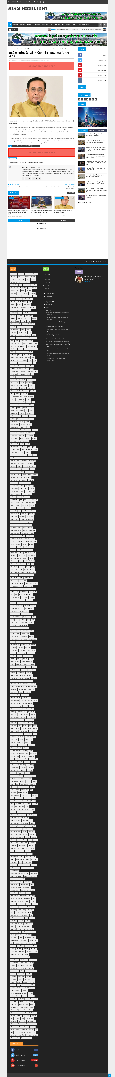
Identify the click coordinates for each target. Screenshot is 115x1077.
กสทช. (13, 399)
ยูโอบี (33, 826)
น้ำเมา (26, 368)
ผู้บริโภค (31, 491)
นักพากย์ (30, 480)
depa (24, 617)
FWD (26, 575)
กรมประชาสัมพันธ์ (22, 625)
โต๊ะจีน (13, 1015)
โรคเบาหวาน (22, 555)
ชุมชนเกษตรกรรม (16, 697)
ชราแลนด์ (14, 689)
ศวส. (24, 854)
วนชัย (17, 842)
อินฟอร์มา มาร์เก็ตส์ (16, 335)
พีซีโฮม (26, 798)
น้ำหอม (13, 753)
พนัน (19, 497)
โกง (33, 388)
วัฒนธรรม (14, 845)
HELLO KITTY (14, 580)
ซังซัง (35, 700)
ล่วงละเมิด (14, 511)
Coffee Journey (30, 572)
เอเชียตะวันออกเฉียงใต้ (28, 987)
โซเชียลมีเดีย (32, 1013)
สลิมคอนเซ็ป (24, 890)
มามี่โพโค (20, 812)
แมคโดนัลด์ (27, 304)
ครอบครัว (23, 463)
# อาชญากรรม (35, 146)
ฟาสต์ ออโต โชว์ (32, 499)
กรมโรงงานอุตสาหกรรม (17, 458)
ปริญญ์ (27, 773)
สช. (12, 516)
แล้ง (27, 1004)
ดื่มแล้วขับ (14, 714)
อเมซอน (13, 946)
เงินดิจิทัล (13, 954)
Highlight (92, 130)
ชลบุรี (33, 466)
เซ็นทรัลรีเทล (24, 960)
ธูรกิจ (35, 734)
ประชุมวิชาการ (15, 770)
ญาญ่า (20, 706)
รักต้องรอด (31, 831)
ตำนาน (33, 717)
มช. (12, 806)
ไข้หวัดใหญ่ (14, 561)
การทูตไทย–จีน (15, 644)
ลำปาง (25, 840)
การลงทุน (24, 338)
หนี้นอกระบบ (14, 918)
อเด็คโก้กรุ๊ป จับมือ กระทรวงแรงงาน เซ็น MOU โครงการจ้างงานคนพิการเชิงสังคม (96, 149)
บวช (27, 753)
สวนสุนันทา (14, 893)
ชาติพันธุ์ (19, 469)
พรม (31, 789)
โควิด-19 (33, 276)
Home (10, 49)
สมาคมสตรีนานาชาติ (17, 881)
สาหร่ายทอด (21, 904)
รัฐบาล (32, 505)
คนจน (12, 664)
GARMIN (31, 575)
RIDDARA (32, 597)
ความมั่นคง (32, 670)
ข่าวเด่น (15, 24)
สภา (35, 876)
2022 (46, 285)
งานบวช (34, 678)
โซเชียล (25, 1013)
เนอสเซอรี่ (30, 968)
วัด (19, 511)
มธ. (16, 806)
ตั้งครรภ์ (23, 717)
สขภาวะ (20, 865)
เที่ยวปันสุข (14, 968)
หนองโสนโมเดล (24, 915)
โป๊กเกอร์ (17, 1018)
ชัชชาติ (13, 469)
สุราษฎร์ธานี (30, 909)
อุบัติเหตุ (19, 310)
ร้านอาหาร (20, 508)
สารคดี (22, 382)
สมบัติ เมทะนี (14, 879)
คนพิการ (21, 363)
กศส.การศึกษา (15, 639)
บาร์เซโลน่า (18, 759)
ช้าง (22, 700)
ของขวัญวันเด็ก (28, 656)
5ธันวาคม (22, 564)
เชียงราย (21, 432)
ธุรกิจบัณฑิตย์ (28, 734)
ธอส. (21, 734)
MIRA (18, 449)
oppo (34, 617)
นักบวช (13, 742)
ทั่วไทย (35, 474)
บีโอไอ (31, 352)
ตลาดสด (26, 714)
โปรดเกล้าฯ (28, 552)
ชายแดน (26, 469)
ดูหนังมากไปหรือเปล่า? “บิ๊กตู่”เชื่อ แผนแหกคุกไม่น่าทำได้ (63, 211)
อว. (29, 427)
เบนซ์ (12, 971)
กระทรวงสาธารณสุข (31, 458)
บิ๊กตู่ (36, 759)
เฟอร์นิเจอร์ (21, 976)
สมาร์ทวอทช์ (28, 881)
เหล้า (28, 279)
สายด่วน (33, 901)
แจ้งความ (31, 996)
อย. (12, 388)
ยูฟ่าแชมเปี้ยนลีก (30, 502)
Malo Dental (28, 586)
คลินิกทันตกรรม (15, 670)
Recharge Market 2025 (17, 600)
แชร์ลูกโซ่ (21, 999)
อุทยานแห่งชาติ (15, 533)
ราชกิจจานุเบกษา (21, 377)
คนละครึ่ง (27, 349)
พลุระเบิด (34, 795)
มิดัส (31, 812)
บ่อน (31, 368)
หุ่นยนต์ (21, 524)
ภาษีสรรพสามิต (20, 803)
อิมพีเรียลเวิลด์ (23, 940)
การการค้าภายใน (27, 642)
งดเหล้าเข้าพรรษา (22, 301)
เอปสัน (31, 544)
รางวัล (13, 377)
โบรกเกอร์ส (26, 1015)
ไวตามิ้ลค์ (21, 1035)
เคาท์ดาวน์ (14, 432)
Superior (33, 603)
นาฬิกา (19, 407)
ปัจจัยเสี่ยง (25, 293)
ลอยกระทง (20, 318)
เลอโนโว (25, 544)
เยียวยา (28, 438)
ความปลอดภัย (32, 307)
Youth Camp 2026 (16, 617)
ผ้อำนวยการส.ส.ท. (23, 787)
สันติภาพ (20, 901)
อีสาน (22, 943)
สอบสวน (31, 895)
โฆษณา (19, 1013)
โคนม (25, 1010)
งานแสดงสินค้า (15, 329)
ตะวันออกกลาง (15, 717)
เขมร (31, 533)
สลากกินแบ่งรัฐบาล (20, 346)
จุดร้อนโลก (33, 683)
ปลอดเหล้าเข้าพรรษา (16, 775)
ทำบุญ (17, 728)
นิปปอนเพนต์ (14, 748)
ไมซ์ (34, 1032)
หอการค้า (21, 921)
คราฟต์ (29, 667)
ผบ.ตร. (28, 781)
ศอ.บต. (30, 854)
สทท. (12, 876)
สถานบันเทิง (22, 379)
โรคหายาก (21, 1024)
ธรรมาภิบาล (14, 734)
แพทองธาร (26, 550)
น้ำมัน (30, 750)
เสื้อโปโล (31, 985)
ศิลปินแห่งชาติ (20, 859)
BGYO (27, 566)
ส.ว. (20, 862)
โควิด (34, 335)
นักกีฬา (21, 739)
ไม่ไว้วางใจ (23, 446)
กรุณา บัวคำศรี (25, 633)
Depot (21, 575)
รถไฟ (12, 416)
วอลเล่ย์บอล (24, 842)
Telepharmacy (29, 608)
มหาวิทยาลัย (25, 809)
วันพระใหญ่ (32, 845)
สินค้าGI (35, 904)
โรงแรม (25, 558)
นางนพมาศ (14, 483)
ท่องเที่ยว (22, 24)
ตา (28, 717)
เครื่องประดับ (14, 536)
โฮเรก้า (28, 444)
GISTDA (21, 577)
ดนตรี (31, 471)
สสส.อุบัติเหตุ (14, 895)
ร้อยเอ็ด (13, 840)
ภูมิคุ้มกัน (28, 803)
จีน (34, 363)
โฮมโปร (31, 1029)
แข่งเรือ (24, 996)
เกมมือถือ (33, 946)
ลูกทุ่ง (12, 842)
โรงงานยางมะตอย (31, 1024)
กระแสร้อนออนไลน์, (32, 60)
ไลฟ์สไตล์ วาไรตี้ (29, 561)
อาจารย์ (33, 932)
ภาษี (12, 803)
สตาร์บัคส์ (22, 516)
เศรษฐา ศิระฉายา (22, 985)
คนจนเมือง (19, 664)
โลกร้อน (32, 1026)
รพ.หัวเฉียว (14, 285)
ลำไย (30, 840)
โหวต (17, 1029)
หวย (30, 332)
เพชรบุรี (13, 973)
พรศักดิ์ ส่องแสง (15, 795)
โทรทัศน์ (19, 1015)
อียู (36, 940)
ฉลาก (12, 686)
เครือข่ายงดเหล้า (15, 296)
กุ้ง (24, 653)
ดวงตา (31, 706)
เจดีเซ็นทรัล (30, 536)
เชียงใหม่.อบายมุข (23, 954)
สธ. (12, 346)
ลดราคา (18, 416)
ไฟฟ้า (21, 561)
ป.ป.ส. (26, 488)
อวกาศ (26, 929)
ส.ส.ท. (25, 862)
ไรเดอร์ (13, 360)
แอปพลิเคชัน (27, 335)
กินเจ (30, 360)
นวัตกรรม (24, 352)
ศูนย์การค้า (34, 859)
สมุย (32, 884)
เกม (24, 324)
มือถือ (17, 502)
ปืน (26, 491)
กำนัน (33, 650)
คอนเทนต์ (30, 463)
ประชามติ (30, 767)
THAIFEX (20, 349)
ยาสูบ (29, 321)
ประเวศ (13, 773)
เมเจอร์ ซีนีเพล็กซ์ (15, 544)
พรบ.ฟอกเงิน (24, 789)
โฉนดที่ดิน (26, 441)
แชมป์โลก (14, 999)
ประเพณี (30, 770)
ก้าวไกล (19, 656)
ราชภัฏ (27, 837)
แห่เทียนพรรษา (15, 1007)
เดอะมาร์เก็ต (32, 960)
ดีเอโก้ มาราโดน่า (21, 711)
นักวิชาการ (20, 368)
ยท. (31, 820)
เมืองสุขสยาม (14, 438)
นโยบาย (26, 748)
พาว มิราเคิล (19, 798)
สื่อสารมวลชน (15, 424)
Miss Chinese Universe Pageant (26, 589)
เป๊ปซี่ (22, 971)
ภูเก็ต (28, 374)
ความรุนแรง (14, 307)
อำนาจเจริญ (32, 530)
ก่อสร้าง (13, 656)
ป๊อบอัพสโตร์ (14, 781)
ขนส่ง (18, 460)
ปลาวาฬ (27, 775)
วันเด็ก (30, 343)
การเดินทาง (14, 650)
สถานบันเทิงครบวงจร (27, 868)
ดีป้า (19, 474)
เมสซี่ (12, 541)
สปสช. (22, 519)
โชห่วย (13, 391)
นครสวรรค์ (21, 736)
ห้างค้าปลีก (28, 524)
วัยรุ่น (32, 848)
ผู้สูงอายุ (18, 494)
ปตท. (12, 764)
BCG (34, 446)
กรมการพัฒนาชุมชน (16, 396)
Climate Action (19, 572)
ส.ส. (28, 419)
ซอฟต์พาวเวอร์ (15, 471)
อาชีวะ (25, 530)
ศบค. (25, 332)
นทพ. (25, 405)
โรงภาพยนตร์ (31, 555)
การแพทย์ (22, 650)
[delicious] (44, 2)
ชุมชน (34, 338)
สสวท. (28, 893)
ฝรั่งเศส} (17, 789)
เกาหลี (13, 948)
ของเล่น (13, 658)
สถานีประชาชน (32, 379)
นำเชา (20, 745)
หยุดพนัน (29, 522)
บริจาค (25, 407)
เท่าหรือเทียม (22, 968)
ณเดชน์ (26, 706)
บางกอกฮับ (31, 756)
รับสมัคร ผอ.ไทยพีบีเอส (17, 837)
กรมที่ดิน (13, 625)
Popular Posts (83, 131)
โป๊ (12, 1018)
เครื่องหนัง (29, 951)
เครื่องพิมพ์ (21, 951)
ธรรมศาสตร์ (33, 731)
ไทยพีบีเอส (26, 276)
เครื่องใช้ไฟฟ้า (31, 324)
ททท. (29, 474)
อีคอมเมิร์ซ (23, 430)
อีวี (12, 943)
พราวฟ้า (28, 795)
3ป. (17, 564)
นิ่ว (21, 748)
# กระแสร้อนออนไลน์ (18, 146)
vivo (12, 619)
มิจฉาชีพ (22, 413)
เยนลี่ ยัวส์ (13, 979)
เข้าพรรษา (33, 948)
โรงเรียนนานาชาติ (16, 558)
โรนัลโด (20, 1026)
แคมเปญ (13, 441)
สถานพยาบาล (15, 870)
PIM (16, 594)
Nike (17, 591)
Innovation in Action (17, 583)
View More (71, 192)
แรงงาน (34, 318)
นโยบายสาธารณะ (16, 750)
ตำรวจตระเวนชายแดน (17, 720)
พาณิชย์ (13, 304)
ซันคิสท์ (19, 703)
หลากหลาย (14, 524)
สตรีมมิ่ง (27, 865)
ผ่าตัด (19, 354)
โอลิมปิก (32, 391)
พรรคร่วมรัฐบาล (22, 792)
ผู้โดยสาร (32, 784)
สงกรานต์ (27, 318)
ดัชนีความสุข (14, 709)
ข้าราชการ (32, 460)
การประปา (32, 644)
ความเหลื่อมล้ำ (21, 399)
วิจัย (12, 851)
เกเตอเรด (26, 948)
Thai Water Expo (23, 611)
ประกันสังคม (14, 371)
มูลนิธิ (22, 502)
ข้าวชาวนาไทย (15, 661)
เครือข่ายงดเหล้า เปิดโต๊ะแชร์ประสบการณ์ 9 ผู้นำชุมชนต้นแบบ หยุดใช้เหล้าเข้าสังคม (57, 29)
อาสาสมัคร (28, 934)
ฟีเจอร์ (33, 801)
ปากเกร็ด (28, 778)
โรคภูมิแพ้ (14, 555)
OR (30, 591)
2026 (46, 274)
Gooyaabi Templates (71, 1075)
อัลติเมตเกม (26, 932)
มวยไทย (21, 806)
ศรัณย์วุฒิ (27, 851)
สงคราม (31, 513)
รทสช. (30, 828)
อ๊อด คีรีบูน (20, 946)
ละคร (24, 343)
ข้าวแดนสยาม (15, 463)
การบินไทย (24, 644)
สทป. (12, 519)
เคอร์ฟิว (22, 536)
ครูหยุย (34, 667)
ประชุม (22, 491)
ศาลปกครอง (14, 856)
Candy (13, 449)
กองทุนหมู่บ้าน (33, 639)
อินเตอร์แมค (14, 940)
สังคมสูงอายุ (27, 898)
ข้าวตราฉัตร (14, 287)
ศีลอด (27, 859)
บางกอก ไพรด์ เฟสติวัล (17, 485)
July (47, 307)
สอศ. (17, 382)
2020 (46, 291)
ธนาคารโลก (14, 731)
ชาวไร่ (28, 399)
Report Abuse (79, 268)
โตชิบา (21, 552)
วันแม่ (29, 377)
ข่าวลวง (25, 658)
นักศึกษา (31, 405)
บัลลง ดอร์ (23, 756)
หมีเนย (22, 918)
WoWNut (29, 614)
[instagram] (41, 2)
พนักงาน (13, 497)
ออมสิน (13, 932)
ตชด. (12, 405)
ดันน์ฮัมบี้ (13, 474)
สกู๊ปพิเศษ (13, 865)
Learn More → (88, 281)
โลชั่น (12, 1029)
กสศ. (23, 296)
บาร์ (12, 759)
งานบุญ (13, 681)
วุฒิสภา (13, 419)
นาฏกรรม (27, 742)
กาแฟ (28, 650)
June (47, 310)
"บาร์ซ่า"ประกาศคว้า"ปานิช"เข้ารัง (55, 326)
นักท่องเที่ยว (29, 739)
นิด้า (25, 745)
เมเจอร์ (22, 438)
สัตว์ (34, 898)
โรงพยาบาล (25, 391)
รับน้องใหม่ (32, 834)
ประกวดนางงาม (20, 764)
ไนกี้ (16, 1032)
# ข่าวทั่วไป (27, 146)
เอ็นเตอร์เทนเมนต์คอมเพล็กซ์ (19, 993)
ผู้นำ (17, 784)
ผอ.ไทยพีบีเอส (20, 410)
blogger (19, 220)
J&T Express (14, 586)
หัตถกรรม (19, 385)
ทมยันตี (25, 725)
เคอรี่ (35, 951)
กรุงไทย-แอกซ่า (15, 633)
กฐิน (28, 619)
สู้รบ (12, 912)
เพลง (32, 538)
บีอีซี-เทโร (19, 762)
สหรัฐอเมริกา (23, 895)
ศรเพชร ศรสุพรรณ (16, 854)
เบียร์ (33, 357)
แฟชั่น (21, 1001)
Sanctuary (21, 603)
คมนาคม (13, 667)
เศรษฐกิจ (29, 290)
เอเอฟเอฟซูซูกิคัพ (15, 990)
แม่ (31, 550)
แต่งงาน (13, 550)
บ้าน (21, 488)
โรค (34, 552)
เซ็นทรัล (13, 326)
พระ (23, 795)
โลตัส (22, 444)
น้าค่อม (25, 750)
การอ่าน (27, 647)
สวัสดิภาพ (22, 893)
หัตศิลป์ (28, 921)
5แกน (29, 446)
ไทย (12, 393)
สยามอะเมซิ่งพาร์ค (16, 887)
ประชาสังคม (14, 491)
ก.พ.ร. (18, 338)
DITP (16, 575)
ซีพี (33, 402)
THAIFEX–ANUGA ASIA (16, 605)
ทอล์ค (34, 725)
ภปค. (12, 502)
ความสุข (29, 672)
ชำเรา (21, 692)
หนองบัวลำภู (14, 915)
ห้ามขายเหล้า (28, 923)
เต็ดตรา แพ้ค (23, 962)
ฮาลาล (27, 946)
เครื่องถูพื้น (14, 951)
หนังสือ (13, 385)
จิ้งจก (19, 683)
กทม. (27, 315)
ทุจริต (29, 728)
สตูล (18, 868)
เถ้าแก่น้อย (14, 435)
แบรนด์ (35, 999)
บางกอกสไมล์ (29, 485)
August (48, 304)
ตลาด (20, 714)
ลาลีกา (19, 840)
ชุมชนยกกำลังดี (15, 695)
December (49, 293)
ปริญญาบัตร (20, 773)
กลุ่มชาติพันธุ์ (14, 636)
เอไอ (29, 388)
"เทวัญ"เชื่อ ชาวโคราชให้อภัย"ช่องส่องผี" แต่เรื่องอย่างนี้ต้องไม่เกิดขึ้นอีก (96, 163)
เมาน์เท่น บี (19, 541)
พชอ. (29, 494)
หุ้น (22, 923)
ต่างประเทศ (21, 366)
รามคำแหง (14, 282)
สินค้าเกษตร (14, 907)
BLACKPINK (14, 569)
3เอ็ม (22, 393)
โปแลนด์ (34, 1015)
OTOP (35, 449)
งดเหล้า (13, 466)
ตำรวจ (18, 352)
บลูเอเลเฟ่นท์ (20, 753)
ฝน (12, 789)
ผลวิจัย (34, 781)
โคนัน (30, 1010)
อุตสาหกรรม (19, 357)
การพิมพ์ (13, 647)
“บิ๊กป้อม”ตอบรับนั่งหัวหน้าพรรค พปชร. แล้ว (57, 339)
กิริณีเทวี (20, 653)
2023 (46, 282)
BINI (32, 566)
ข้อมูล (31, 658)
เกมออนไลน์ (25, 533)
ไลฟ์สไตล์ (57, 24)
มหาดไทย (33, 313)
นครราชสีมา (27, 477)
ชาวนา (33, 469)
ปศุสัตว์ (13, 778)
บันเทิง (75, 24)
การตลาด (45, 24)
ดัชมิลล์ (22, 709)
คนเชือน (32, 664)
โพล (23, 1018)
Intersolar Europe (31, 583)
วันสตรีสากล (25, 511)
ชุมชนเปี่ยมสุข (15, 700)
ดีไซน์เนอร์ (31, 711)
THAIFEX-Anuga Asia (16, 455)
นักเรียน (13, 407)
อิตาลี (21, 937)
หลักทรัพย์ (13, 921)
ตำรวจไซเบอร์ (29, 720)
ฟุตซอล (24, 321)
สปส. (17, 519)
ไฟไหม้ (29, 1032)
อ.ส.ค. (18, 926)
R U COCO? (24, 597)
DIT (12, 575)
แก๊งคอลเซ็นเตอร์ (15, 996)
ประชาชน (22, 371)
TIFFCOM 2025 (15, 608)
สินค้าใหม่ (22, 907)
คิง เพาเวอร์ (28, 363)
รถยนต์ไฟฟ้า (29, 413)
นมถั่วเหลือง (14, 739)
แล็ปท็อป (21, 1004)
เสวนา (13, 299)
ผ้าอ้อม (32, 787)
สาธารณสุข (23, 307)
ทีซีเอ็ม (13, 477)
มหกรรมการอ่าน (15, 809)
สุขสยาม (30, 354)
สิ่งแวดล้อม (14, 324)
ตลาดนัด (13, 366)
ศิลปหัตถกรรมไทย (30, 856)
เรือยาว (19, 982)
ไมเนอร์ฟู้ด (14, 1035)
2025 (46, 277)
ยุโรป (12, 826)
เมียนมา (29, 976)
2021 (46, 288)
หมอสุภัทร (22, 522)
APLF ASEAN (14, 566)
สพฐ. (30, 876)
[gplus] (23, 2)
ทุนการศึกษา (29, 366)
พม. (36, 371)
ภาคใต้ (28, 329)
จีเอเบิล (19, 466)
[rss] (35, 2)
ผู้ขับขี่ (12, 784)
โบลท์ (18, 391)
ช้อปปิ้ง (23, 402)
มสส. (27, 806)
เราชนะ (21, 979)
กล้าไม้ (31, 636)
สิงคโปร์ (28, 904)
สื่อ (20, 324)
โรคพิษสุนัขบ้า (31, 1021)
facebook (63, 220)
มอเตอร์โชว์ (14, 413)
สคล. (30, 301)
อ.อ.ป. (26, 385)
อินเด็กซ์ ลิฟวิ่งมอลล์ (30, 937)
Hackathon (23, 580)
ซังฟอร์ (13, 703)
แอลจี (31, 1007)
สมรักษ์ (22, 879)
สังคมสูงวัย (19, 898)
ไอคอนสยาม (26, 310)
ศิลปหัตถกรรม (21, 419)
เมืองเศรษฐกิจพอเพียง (30, 541)
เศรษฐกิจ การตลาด (28, 982)
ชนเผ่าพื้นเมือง (20, 686)
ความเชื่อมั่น (14, 675)
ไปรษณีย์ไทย (14, 446)
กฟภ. (17, 622)
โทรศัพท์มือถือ (15, 444)
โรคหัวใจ (13, 1024)
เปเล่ (17, 971)
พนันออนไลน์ (25, 497)
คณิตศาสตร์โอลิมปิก (26, 661)
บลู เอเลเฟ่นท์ (26, 483)
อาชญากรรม (34, 49)
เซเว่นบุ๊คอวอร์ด (25, 957)
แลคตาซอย (14, 1004)
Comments (101, 130)
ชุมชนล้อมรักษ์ (15, 402)
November (49, 296)
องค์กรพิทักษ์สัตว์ (26, 926)
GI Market (14, 577)
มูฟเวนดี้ (23, 815)
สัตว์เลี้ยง (13, 901)
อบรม (12, 357)
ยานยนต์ (68, 24)
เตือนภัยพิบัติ (14, 962)
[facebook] (17, 2)
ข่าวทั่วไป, (39, 60)
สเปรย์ (17, 912)
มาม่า (26, 812)
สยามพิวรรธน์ (30, 519)
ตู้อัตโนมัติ (14, 722)
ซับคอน (29, 402)
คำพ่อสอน (29, 675)
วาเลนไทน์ (14, 379)
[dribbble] (32, 2)
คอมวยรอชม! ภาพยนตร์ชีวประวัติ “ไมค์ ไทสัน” (57, 341)
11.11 (12, 564)
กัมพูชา (13, 460)
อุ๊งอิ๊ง (33, 943)
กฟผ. (12, 622)
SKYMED (13, 603)
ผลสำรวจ (13, 343)
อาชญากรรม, (45, 60)
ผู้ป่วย (12, 494)
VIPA (25, 455)
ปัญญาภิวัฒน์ (20, 778)
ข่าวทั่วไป (30, 24)
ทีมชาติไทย (24, 340)
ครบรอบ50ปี (21, 667)
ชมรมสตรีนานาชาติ (31, 686)
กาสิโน (25, 299)
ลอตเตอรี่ (25, 416)
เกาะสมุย (19, 948)
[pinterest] (26, 2)
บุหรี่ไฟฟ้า (26, 313)
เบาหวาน (26, 538)
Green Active (28, 577)
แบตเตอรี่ (28, 999)
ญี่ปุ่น (27, 471)
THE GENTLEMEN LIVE (29, 605)
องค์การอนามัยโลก (16, 527)
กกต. (30, 455)
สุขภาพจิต (29, 382)
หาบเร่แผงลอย (15, 923)
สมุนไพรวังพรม (25, 884)
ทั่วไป (12, 728)
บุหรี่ (19, 293)
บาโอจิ (25, 759)
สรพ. (12, 382)
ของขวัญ (24, 460)
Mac (21, 586)
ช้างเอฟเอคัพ (28, 700)
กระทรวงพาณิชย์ (28, 396)
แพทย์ (19, 441)
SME (22, 452)
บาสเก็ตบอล (14, 488)
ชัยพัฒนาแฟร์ (22, 689)
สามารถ (13, 315)
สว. (12, 522)
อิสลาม (31, 940)
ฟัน (25, 499)
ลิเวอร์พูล (27, 508)
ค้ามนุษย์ (27, 678)
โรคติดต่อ (13, 1021)
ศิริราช (21, 856)
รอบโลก (18, 505)
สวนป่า (32, 890)
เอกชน (13, 987)
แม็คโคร (13, 293)
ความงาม (24, 670)
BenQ (20, 569)
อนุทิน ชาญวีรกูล (27, 527)
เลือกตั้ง (19, 304)
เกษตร (17, 388)
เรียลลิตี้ (13, 982)
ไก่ (36, 1029)
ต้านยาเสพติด (22, 722)
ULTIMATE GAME (15, 614)
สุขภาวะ (23, 424)
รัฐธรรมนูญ (25, 505)
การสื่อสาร (20, 647)
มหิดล (32, 809)
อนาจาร (20, 929)
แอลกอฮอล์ (26, 285)
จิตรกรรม (13, 683)
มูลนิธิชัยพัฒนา (15, 817)
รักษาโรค (18, 834)
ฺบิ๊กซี (29, 430)
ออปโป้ (32, 929)
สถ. (32, 419)
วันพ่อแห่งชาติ (15, 848)
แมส (26, 1001)
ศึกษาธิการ (24, 513)
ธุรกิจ (35, 296)
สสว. (24, 354)
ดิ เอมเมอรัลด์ (30, 709)
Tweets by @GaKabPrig (84, 202)
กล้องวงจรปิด (23, 636)
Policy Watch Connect (25, 594)
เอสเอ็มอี (20, 547)
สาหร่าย (13, 904)
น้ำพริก (30, 340)
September (49, 302)
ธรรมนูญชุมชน (24, 731)
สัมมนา (27, 901)
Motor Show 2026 (27, 449)
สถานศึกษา (30, 516)
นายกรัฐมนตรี (32, 287)
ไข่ (12, 1032)
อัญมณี (19, 932)
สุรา (18, 290)
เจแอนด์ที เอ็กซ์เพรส (16, 538)
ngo (29, 617)
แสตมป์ (32, 1004)
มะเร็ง (20, 332)
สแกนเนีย (23, 912)
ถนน (12, 340)
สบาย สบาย (19, 876)
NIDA (12, 591)
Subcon (28, 452)
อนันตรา (13, 929)
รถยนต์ (25, 828)
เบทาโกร (23, 388)
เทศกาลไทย (21, 965)
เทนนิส (31, 962)
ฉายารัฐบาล (26, 466)
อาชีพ (12, 934)
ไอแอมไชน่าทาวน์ (26, 1038)
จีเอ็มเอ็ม (25, 683)
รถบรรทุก (18, 828)
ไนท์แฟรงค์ (22, 1032)
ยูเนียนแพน (19, 826)
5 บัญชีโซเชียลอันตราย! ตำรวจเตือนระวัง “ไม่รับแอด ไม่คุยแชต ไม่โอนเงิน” (18, 212)
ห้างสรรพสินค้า (15, 427)
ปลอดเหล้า (30, 371)
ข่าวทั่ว (19, 658)
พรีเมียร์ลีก (14, 374)
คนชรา (26, 664)
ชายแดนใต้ (14, 692)
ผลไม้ (12, 410)
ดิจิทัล (12, 352)
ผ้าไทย (24, 494)
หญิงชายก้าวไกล (31, 346)
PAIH (34, 591)
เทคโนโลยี (21, 435)
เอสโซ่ (26, 547)
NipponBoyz (24, 591)
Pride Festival (15, 597)
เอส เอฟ (13, 547)
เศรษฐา (13, 985)
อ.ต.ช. (13, 926)
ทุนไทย (35, 728)
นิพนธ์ (22, 290)
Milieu (13, 589)
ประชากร (23, 767)
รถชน (12, 828)
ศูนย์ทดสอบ (14, 862)
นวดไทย (24, 480)
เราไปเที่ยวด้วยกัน (29, 979)
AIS (32, 564)
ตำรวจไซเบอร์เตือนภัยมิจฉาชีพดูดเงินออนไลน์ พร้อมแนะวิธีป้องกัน (41, 211)
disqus (41, 220)
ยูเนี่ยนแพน (27, 826)
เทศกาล (13, 965)
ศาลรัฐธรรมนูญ (15, 513)
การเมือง (13, 279)
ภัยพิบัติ (31, 410)
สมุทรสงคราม (14, 884)
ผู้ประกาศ (13, 354)
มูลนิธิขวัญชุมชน (31, 815)
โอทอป (31, 558)
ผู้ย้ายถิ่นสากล (24, 784)
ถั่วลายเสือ (31, 722)
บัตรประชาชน (15, 756)
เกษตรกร (27, 357)
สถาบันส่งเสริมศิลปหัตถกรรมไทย (19, 873)
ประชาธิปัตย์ (23, 287)
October (48, 299)
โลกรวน (26, 1026)
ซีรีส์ (22, 471)
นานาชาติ (14, 745)
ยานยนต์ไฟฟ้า (15, 823)
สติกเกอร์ (33, 865)
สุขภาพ (21, 282)
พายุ (12, 798)
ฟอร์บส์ (13, 801)
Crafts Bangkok (22, 360)
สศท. (16, 522)
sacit (12, 321)
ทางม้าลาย (19, 405)
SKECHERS (29, 600)
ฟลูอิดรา (32, 798)
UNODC (23, 614)
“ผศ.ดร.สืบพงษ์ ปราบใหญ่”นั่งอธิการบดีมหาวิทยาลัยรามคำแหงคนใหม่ (96, 190)
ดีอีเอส (13, 711)
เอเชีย (18, 987)
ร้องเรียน (33, 837)
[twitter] (20, 2)
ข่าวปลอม (14, 363)
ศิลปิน (12, 859)
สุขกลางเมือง (21, 909)
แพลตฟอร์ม (14, 1001)
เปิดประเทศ (30, 435)
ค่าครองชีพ (14, 678)
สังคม (12, 898)
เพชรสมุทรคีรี (20, 973)
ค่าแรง (21, 678)
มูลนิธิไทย (25, 820)
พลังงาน (13, 318)
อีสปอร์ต (17, 943)
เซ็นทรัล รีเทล (14, 960)
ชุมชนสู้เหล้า (24, 695)
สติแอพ (13, 868)
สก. (30, 862)
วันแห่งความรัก (25, 848)
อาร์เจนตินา (19, 934)
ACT (28, 564)
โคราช (13, 1013)
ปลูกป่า (33, 775)
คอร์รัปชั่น (22, 675)
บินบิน (31, 759)
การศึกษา (37, 24)
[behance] (38, 2)
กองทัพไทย (24, 639)
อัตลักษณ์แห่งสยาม (16, 530)
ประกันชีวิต (30, 764)
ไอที (51, 24)
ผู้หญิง (19, 343)
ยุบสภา (32, 823)
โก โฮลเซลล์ (14, 1010)
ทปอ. (20, 725)
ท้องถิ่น (13, 368)
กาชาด (18, 642)
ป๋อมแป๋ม (22, 781)
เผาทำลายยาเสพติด (31, 971)
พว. (21, 499)
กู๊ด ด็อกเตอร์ (30, 653)
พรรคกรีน (13, 792)
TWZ (22, 608)
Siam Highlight (28, 8)
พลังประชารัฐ (14, 499)
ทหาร (17, 340)
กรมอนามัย (25, 628)
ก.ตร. (17, 619)
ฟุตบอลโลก (22, 374)
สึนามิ (28, 907)
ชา (34, 689)
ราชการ (13, 508)
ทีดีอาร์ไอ (19, 477)
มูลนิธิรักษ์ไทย (25, 817)
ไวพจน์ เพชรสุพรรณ (31, 1035)
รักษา (12, 834)
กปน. (33, 619)
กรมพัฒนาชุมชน (15, 628)
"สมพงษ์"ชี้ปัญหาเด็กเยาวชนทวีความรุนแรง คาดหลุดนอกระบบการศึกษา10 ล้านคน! (96, 156)
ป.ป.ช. (33, 762)
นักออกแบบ (20, 742)
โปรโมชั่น (13, 349)
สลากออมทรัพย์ (15, 890)
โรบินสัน (20, 326)
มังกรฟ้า (13, 812)
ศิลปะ (35, 343)
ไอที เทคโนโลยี (15, 1038)
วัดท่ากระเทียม (23, 845)
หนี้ (31, 915)
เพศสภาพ (13, 976)
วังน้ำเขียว (32, 842)
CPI (12, 572)
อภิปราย (23, 427)
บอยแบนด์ (33, 753)
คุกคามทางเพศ (28, 326)
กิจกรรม (13, 653)
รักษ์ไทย (25, 834)
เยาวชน (27, 282)
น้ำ (20, 483)
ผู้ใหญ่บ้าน (14, 787)
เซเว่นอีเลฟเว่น (30, 432)
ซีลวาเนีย (13, 706)
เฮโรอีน (31, 993)
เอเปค (31, 547)
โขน (21, 1010)
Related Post (14, 193)
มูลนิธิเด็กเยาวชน (15, 820)
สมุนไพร (21, 421)
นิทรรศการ (31, 745)
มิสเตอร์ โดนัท (15, 815)
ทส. (30, 725)
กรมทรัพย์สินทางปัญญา (27, 622)
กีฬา (63, 24)
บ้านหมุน (27, 762)
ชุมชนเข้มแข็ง (26, 697)
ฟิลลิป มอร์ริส (25, 801)
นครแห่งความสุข (30, 736)
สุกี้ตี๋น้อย (13, 909)
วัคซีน (30, 299)
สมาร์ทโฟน (14, 421)
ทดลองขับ (14, 725)
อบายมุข (32, 385)
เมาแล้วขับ (20, 315)
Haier (12, 338)
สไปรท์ (30, 912)
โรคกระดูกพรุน (30, 1018)
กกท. (34, 455)
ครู (31, 315)
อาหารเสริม (14, 937)
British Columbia (29, 569)
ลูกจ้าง (35, 840)
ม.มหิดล (35, 803)
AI (26, 393)
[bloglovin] (29, 2)
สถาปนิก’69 (34, 873)
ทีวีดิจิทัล (24, 728)
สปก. (25, 876)
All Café (22, 566)
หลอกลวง (31, 918)
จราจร (30, 681)
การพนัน (19, 299)
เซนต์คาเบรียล (15, 957)
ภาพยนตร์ (14, 332)
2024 (46, 280)
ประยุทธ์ (31, 407)
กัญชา (18, 321)
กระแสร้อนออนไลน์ (85, 24)
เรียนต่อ (34, 438)
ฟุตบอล (13, 290)
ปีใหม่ (22, 329)
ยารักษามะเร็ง (24, 823)
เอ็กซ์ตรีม (25, 990)
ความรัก (13, 672)
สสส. (19, 276)
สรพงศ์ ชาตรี (26, 887)
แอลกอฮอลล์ (24, 1007)
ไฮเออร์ (17, 393)
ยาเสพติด (32, 293)
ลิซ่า (31, 416)
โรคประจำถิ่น (22, 1021)
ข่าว (35, 360)
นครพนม (13, 736)
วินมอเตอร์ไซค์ (19, 851)
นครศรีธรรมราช (15, 480)
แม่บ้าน (31, 1001)
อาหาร (13, 301)
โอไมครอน (24, 1029)
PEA (12, 594)
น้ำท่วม (13, 310)
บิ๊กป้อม (13, 762)
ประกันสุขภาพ (15, 767)
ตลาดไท (33, 714)
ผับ (26, 410)
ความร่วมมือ (21, 672)
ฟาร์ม (18, 801)
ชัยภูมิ (29, 689)
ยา (32, 374)
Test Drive (14, 611)
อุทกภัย (28, 943)
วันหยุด (33, 511)
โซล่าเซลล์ (14, 552)
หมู (26, 918)
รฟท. (12, 505)
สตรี (16, 516)
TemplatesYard (53, 1075)
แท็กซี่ (19, 550)
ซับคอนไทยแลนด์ (27, 703)
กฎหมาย (23, 619)
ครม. (20, 313)
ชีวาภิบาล (27, 692)
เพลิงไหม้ (29, 973)
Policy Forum (15, 452)
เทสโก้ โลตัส (29, 965)
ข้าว (30, 338)
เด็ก (20, 285)
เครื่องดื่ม (34, 430)
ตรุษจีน (24, 474)
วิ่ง (34, 416)
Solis (27, 603)
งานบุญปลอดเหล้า (22, 681)
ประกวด (32, 488)
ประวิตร (23, 770)
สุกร (33, 907)
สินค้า (27, 421)
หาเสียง (29, 424)
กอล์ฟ (12, 642)
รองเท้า (25, 831)
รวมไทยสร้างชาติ (16, 831)
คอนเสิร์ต (34, 349)
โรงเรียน (13, 1026)
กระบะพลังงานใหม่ (16, 630)
